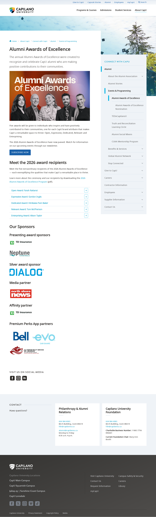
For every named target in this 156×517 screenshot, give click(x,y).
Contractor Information (115, 185)
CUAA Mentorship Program (125, 141)
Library (122, 486)
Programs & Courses (87, 10)
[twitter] (18, 503)
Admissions (105, 10)
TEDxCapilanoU (119, 116)
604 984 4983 (64, 421)
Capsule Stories (94, 2)
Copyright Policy (52, 513)
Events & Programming (68, 41)
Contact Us (109, 206)
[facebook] (11, 503)
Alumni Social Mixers (122, 134)
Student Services (123, 10)
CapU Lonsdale (17, 496)
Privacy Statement (35, 513)
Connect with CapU (40, 41)
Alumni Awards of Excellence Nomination (129, 107)
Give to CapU (78, 2)
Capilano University (27, 10)
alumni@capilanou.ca (68, 430)
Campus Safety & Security (131, 475)
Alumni (108, 2)
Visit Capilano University (102, 475)
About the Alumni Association (122, 76)
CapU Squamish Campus (22, 485)
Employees (119, 2)
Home (14, 41)
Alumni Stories (115, 83)
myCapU (131, 2)
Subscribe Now (20, 152)
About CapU (141, 10)
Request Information (100, 486)
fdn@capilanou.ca (67, 426)
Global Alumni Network (119, 156)
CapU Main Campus (19, 480)
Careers (108, 177)
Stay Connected (115, 163)
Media (65, 513)
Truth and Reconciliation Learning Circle (123, 125)
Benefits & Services (117, 148)
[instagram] (24, 503)
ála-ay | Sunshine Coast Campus (27, 490)
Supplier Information (114, 199)
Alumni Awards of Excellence (126, 98)
